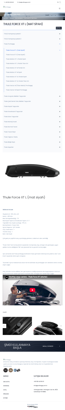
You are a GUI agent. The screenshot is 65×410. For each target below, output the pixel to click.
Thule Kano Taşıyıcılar (11, 117)
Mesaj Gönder (48, 346)
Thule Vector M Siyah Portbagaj (16, 90)
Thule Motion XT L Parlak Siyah (16, 59)
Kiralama (6, 394)
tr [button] (57, 2)
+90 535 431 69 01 (9, 2)
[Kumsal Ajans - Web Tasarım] (32, 407)
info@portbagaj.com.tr (24, 2)
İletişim (5, 398)
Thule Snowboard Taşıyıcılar (13, 111)
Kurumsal (6, 386)
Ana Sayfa (5, 18)
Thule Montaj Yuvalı (10, 122)
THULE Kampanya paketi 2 (12, 39)
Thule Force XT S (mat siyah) (15, 55)
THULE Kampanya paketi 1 (12, 34)
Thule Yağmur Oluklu (11, 137)
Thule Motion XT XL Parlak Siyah (16, 77)
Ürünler (12, 18)
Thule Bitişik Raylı (9, 142)
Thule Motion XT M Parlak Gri (15, 68)
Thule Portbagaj (19, 18)
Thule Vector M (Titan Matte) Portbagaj (19, 85)
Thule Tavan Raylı (9, 132)
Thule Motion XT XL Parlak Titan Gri (17, 81)
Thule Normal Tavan (10, 127)
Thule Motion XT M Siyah (14, 72)
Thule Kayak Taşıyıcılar (11, 106)
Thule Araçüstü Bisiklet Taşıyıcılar (15, 96)
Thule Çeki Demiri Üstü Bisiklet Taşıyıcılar (17, 101)
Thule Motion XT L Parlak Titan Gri (17, 63)
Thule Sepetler (9, 147)
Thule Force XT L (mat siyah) (30, 18)
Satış (4, 390)
